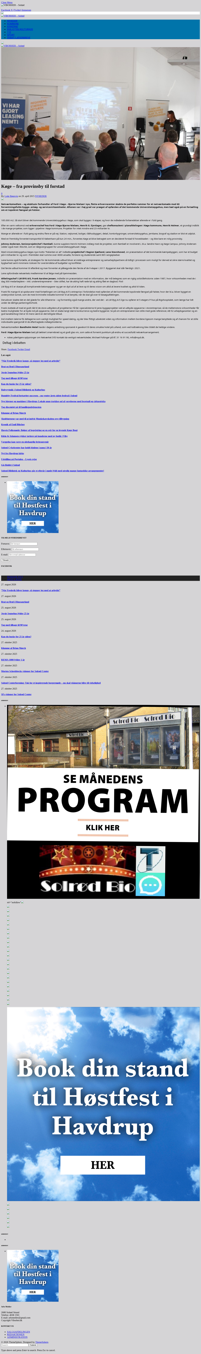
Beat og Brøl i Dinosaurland (15, 366)
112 (9, 32)
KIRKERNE (12, 26)
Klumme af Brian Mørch (13, 413)
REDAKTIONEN (15, 1334)
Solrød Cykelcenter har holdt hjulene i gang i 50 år (26, 447)
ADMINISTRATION (17, 1337)
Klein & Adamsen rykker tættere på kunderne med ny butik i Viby (34, 436)
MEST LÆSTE (14, 579)
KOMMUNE (13, 23)
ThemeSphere (41, 1342)
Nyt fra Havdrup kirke (12, 453)
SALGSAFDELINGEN (18, 1332)
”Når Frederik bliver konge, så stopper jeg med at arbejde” (30, 361)
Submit (33, 1345)
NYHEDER (12, 21)
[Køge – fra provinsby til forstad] (100, 179)
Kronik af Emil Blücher (13, 424)
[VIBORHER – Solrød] (12, 16)
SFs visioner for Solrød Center (16, 694)
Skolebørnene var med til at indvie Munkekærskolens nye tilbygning (35, 418)
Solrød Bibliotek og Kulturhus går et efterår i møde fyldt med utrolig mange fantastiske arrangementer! (52, 471)
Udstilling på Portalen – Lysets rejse (19, 459)
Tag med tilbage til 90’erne (14, 378)
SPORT (11, 35)
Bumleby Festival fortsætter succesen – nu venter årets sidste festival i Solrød (39, 395)
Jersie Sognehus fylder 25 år (15, 372)
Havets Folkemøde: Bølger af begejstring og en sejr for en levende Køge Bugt (39, 430)
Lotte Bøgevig (11, 196)
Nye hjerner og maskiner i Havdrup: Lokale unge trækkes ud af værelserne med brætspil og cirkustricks (53, 401)
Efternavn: (6, 549)
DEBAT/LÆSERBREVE (18, 37)
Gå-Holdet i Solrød (10, 465)
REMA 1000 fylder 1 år (13, 660)
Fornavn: (5, 543)
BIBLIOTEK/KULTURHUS (20, 29)
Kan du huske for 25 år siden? (16, 384)
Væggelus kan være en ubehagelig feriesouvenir (25, 442)
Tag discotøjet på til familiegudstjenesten (21, 407)
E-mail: (5, 554)
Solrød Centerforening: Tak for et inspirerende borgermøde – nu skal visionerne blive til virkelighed (51, 683)
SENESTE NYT (15, 577)
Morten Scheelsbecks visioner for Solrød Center (25, 671)
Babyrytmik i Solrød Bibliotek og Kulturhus (23, 389)
